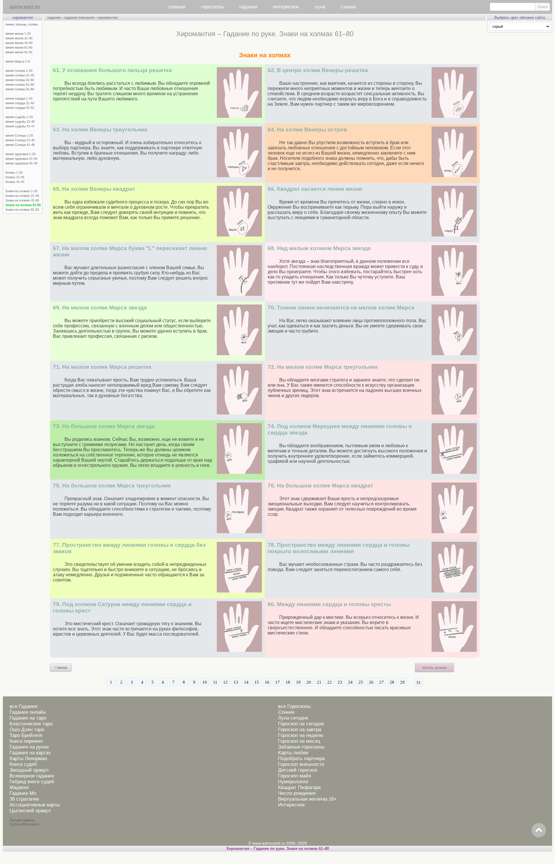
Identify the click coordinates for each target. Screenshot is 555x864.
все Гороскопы (294, 706)
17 (277, 682)
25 (360, 682)
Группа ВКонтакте (24, 824)
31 (418, 682)
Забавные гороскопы (301, 747)
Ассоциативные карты (35, 805)
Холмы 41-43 (14, 182)
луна (319, 7)
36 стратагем (24, 799)
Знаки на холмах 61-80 (23, 205)
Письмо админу (22, 820)
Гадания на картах (30, 752)
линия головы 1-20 (18, 70)
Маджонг (19, 787)
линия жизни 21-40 (18, 38)
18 (288, 682)
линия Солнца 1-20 (19, 135)
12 (225, 682)
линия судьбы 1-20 (19, 117)
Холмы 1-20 (14, 172)
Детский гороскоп (297, 770)
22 (329, 682)
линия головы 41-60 (19, 80)
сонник (348, 7)
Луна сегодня (293, 718)
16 (267, 682)
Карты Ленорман (28, 758)
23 (340, 682)
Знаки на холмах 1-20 (21, 191)
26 (371, 682)
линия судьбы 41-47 (20, 126)
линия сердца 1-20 (18, 98)
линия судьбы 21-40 (20, 121)
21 (319, 682)
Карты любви (293, 752)
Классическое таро (31, 724)
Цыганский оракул (30, 810)
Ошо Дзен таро (27, 729)
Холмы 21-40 (14, 177)
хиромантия (108, 18)
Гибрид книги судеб (32, 781)
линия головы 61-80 (19, 84)
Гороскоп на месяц (299, 741)
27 (381, 682)
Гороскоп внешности (301, 764)
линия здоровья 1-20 (20, 154)
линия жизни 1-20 (18, 33)
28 (392, 682)
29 (402, 682)
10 (204, 682)
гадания (248, 7)
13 (236, 682)
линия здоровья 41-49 (21, 163)
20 (308, 682)
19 (298, 682)
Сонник (286, 712)
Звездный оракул (29, 770)
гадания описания (79, 18)
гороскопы (212, 7)
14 (246, 682)
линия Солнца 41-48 (20, 144)
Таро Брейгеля (26, 735)
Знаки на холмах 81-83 (22, 209)
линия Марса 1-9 (17, 61)
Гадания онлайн (28, 712)
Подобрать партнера (301, 758)
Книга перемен (26, 741)
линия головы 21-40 (19, 75)
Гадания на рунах (29, 747)
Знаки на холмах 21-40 (22, 195)
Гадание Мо (23, 793)
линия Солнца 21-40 (20, 140)
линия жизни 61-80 (18, 47)
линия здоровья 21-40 (21, 158)
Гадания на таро (28, 718)
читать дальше (434, 667)
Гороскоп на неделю (300, 735)
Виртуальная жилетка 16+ (307, 799)
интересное (286, 7)
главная (176, 7)
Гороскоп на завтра (299, 729)
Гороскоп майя (294, 776)
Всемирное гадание (32, 776)
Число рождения (297, 793)
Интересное (291, 805)
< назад (61, 667)
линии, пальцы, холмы (21, 24)
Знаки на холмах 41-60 (22, 200)
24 (350, 682)
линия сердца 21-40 (19, 103)
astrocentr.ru (25, 6)
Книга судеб (23, 764)
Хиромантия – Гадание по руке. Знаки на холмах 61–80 (277, 848)
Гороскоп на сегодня (301, 724)
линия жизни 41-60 (18, 43)
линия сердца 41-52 (19, 107)
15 (256, 682)
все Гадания (23, 706)
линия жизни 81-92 (18, 52)
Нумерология (293, 781)
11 (215, 682)
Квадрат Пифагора (299, 787)
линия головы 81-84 (19, 89)
